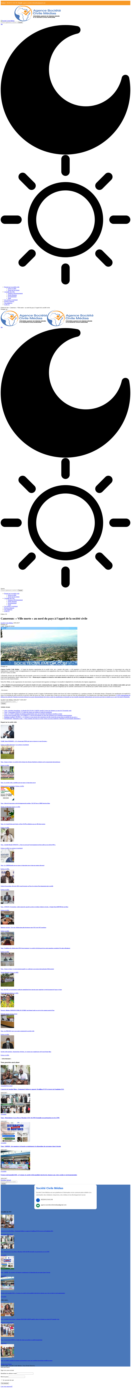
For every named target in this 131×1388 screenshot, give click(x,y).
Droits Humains (5, 972)
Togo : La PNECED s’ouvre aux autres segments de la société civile (17, 1031)
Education (3, 1343)
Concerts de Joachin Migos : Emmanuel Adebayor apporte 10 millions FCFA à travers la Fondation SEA (32, 1089)
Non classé (9, 1086)
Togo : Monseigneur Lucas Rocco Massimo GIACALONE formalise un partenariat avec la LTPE (30, 1118)
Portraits (3, 1014)
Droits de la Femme (6, 1364)
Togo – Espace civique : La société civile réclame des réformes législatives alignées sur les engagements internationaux (30, 762)
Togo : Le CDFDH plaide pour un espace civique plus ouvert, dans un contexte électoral (22, 865)
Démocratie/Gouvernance (8, 786)
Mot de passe (4, 1376)
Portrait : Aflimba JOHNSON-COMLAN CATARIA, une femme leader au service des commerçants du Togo (27, 1010)
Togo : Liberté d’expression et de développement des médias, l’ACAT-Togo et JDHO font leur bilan (25, 803)
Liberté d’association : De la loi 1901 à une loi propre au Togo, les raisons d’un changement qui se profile (27, 886)
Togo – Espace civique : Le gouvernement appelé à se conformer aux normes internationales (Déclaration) (27, 969)
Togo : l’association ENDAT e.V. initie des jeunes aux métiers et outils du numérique (28, 712)
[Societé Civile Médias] (31, 20)
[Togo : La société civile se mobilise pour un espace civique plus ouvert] (7, 779)
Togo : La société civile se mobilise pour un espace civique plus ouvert (18, 782)
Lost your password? (6, 1386)
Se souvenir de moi (8, 1380)
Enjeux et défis (5, 744)
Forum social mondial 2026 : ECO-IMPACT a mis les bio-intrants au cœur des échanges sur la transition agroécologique (38, 715)
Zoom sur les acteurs (11, 1014)
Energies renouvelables (7, 1322)
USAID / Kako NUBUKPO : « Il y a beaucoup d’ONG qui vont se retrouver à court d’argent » (24, 741)
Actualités (3, 1086)
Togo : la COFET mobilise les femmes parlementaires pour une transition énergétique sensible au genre (33, 714)
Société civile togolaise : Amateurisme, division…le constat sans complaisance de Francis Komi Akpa (26, 1051)
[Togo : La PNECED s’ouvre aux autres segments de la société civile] (7, 1027)
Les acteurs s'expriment (22, 744)
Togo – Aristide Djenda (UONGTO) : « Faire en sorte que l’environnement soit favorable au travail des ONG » (28, 844)
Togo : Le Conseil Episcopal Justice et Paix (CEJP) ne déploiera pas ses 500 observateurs (23, 824)
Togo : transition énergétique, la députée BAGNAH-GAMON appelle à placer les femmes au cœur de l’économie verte (37, 710)
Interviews (12, 744)
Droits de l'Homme (6, 807)
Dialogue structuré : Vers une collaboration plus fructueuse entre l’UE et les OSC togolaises (23, 927)
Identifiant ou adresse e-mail (8, 1373)
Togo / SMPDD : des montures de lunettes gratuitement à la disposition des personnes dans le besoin (31, 1146)
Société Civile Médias (7, 623)
